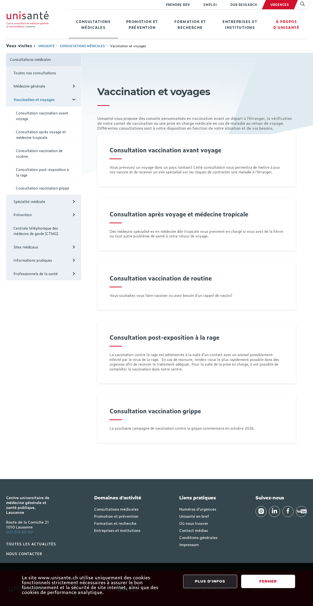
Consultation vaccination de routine (39, 153)
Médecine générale (29, 86)
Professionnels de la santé (35, 273)
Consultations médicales (93, 24)
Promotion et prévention (142, 24)
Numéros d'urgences (197, 509)
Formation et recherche (190, 24)
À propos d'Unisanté (286, 24)
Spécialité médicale (29, 201)
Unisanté (46, 46)
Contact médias (193, 530)
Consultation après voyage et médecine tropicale (41, 134)
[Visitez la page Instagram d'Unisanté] (261, 511)
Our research (243, 4)
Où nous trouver (193, 523)
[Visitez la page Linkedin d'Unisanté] (274, 511)
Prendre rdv (178, 4)
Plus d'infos (210, 581)
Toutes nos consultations (34, 73)
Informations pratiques (32, 260)
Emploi (210, 4)
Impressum (189, 544)
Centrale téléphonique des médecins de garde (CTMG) (35, 230)
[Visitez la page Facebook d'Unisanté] (287, 511)
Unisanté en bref (194, 516)
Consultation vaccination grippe (42, 188)
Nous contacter (24, 553)
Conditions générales (198, 537)
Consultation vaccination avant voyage (42, 115)
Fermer (268, 581)
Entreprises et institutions (240, 24)
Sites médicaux (25, 247)
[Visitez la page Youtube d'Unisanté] (301, 511)
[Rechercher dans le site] (300, 4)
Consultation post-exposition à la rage (42, 172)
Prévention (22, 214)
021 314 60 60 (19, 532)
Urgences (279, 4)
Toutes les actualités (31, 543)
